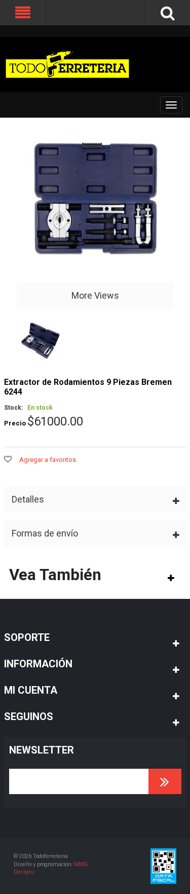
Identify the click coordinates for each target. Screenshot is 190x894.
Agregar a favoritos (47, 459)
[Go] (164, 781)
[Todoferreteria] (67, 65)
